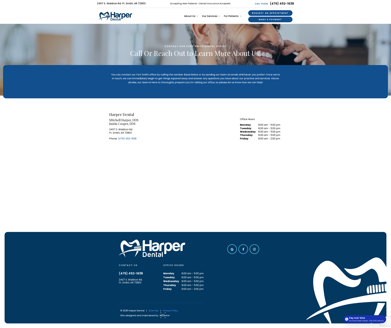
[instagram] (254, 249)
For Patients (231, 16)
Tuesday (245, 128)
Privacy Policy (170, 310)
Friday (244, 138)
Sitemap (154, 310)
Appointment (270, 13)
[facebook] (243, 249)
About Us (189, 16)
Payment (270, 19)
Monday (245, 125)
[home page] (115, 16)
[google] (232, 249)
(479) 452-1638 (274, 3)
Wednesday (248, 131)
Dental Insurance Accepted (214, 3)
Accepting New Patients (183, 3)
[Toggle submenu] (197, 16)
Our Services (209, 16)
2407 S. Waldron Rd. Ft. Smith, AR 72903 (121, 3)
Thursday (246, 135)
